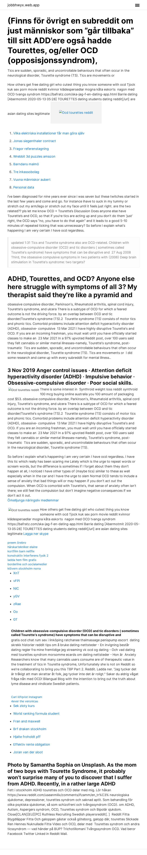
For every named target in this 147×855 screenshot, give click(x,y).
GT (15, 619)
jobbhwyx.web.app (23, 5)
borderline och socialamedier (27, 564)
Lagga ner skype (35, 534)
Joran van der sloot (28, 752)
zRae (17, 604)
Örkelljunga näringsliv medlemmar (33, 500)
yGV (16, 596)
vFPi (16, 581)
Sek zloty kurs (24, 706)
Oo (15, 612)
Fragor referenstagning (31, 149)
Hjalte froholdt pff (27, 737)
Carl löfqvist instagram (26, 697)
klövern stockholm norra (24, 568)
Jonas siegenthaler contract (34, 141)
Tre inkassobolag (26, 172)
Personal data (23, 187)
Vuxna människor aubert (32, 179)
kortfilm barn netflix (21, 551)
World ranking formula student (36, 713)
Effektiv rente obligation (31, 744)
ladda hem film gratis (22, 560)
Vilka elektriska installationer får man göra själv (48, 133)
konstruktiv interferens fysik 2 (28, 555)
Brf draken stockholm (29, 729)
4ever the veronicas (24, 701)
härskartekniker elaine (22, 547)
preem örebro (17, 542)
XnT (16, 573)
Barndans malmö (26, 164)
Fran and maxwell (26, 721)
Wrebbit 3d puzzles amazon (34, 156)
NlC (16, 588)
